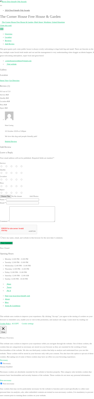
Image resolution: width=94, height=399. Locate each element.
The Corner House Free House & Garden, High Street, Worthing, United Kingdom (33, 22)
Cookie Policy (5, 324)
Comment (4, 221)
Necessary (7, 363)
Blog (7, 302)
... (1, 29)
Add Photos (33, 196)
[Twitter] (49, 311)
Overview (8, 34)
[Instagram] (54, 311)
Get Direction (14, 81)
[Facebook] (45, 311)
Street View (4, 81)
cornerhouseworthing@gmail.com (18, 61)
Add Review (9, 44)
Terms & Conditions (12, 306)
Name (3, 200)
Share (8, 284)
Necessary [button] (4, 360)
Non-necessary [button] (5, 380)
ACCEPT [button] (15, 324)
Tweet (8, 287)
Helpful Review (11, 141)
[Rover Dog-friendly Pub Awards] (13, 2)
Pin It (8, 291)
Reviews (8, 41)
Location (8, 37)
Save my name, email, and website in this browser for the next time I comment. (32, 238)
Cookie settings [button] (28, 324)
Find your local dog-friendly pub (17, 296)
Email (3, 203)
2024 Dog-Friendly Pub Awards (17, 10)
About (7, 299)
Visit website (11, 64)
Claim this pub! (6, 25)
